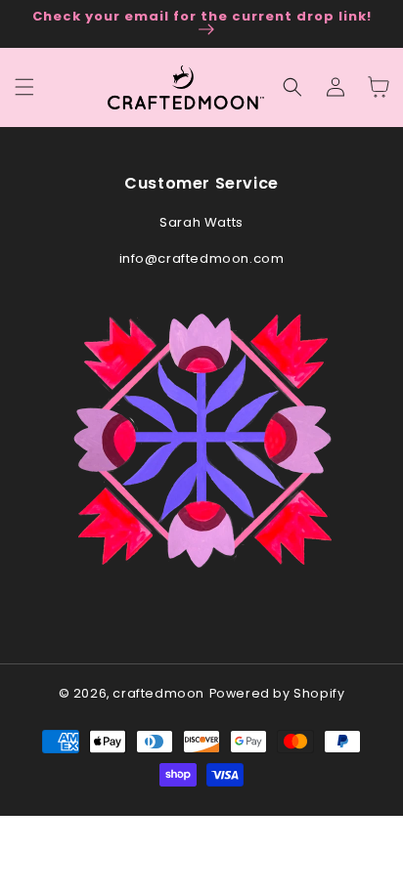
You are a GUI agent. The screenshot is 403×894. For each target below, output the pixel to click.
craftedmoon (158, 693)
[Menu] (24, 86)
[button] (292, 86)
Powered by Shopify (277, 693)
